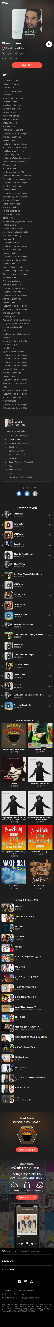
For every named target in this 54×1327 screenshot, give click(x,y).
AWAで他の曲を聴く (27, 1150)
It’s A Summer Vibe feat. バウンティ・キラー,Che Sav (40, 819)
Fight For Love (40, 749)
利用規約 (5, 1294)
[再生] (49, 44)
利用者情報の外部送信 (9, 1298)
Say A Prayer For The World (20, 477)
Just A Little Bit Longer (18, 435)
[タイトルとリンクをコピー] (35, 493)
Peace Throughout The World (21, 462)
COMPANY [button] (8, 1269)
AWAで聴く (27, 65)
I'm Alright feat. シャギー (40, 852)
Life (10, 473)
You (10, 466)
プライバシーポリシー (20, 1294)
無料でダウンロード (27, 1197)
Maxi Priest (19, 48)
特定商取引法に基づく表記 (31, 1298)
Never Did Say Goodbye (18, 443)
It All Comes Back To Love (40, 783)
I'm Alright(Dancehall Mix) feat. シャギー (14, 853)
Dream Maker (14, 886)
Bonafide (19, 421)
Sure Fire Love (15, 469)
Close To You (35, 1251)
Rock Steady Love (40, 886)
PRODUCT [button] (7, 1261)
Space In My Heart (16, 450)
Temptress (13, 458)
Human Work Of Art (17, 454)
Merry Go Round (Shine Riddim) (14, 749)
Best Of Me (13, 447)
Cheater (14, 783)
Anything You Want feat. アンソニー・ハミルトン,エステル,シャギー (14, 819)
